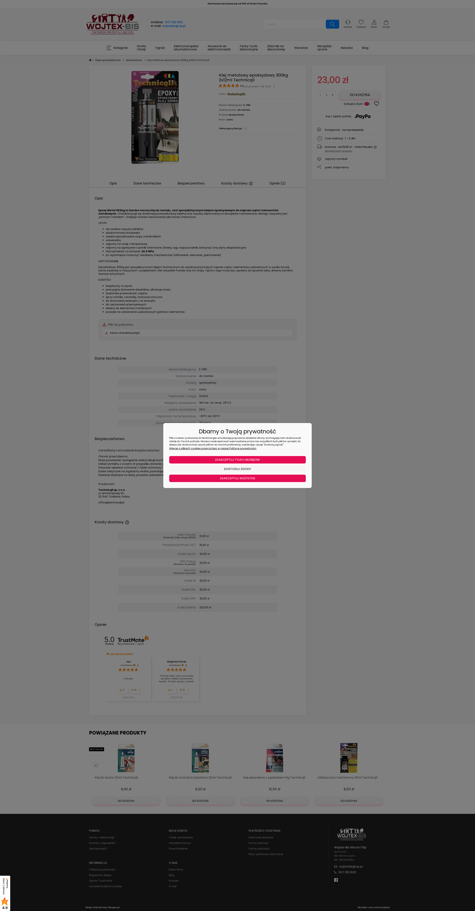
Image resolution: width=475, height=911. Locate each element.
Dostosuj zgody (237, 469)
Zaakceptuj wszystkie (237, 478)
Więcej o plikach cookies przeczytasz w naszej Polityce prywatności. (213, 448)
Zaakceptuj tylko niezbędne (237, 460)
